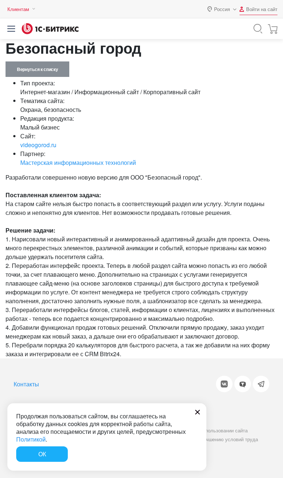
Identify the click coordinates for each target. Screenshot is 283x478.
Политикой (31, 439)
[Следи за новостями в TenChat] (242, 384)
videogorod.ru (38, 145)
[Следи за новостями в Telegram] (261, 384)
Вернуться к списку (37, 69)
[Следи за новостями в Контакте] (224, 384)
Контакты (26, 384)
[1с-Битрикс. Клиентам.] (50, 28)
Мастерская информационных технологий (78, 162)
